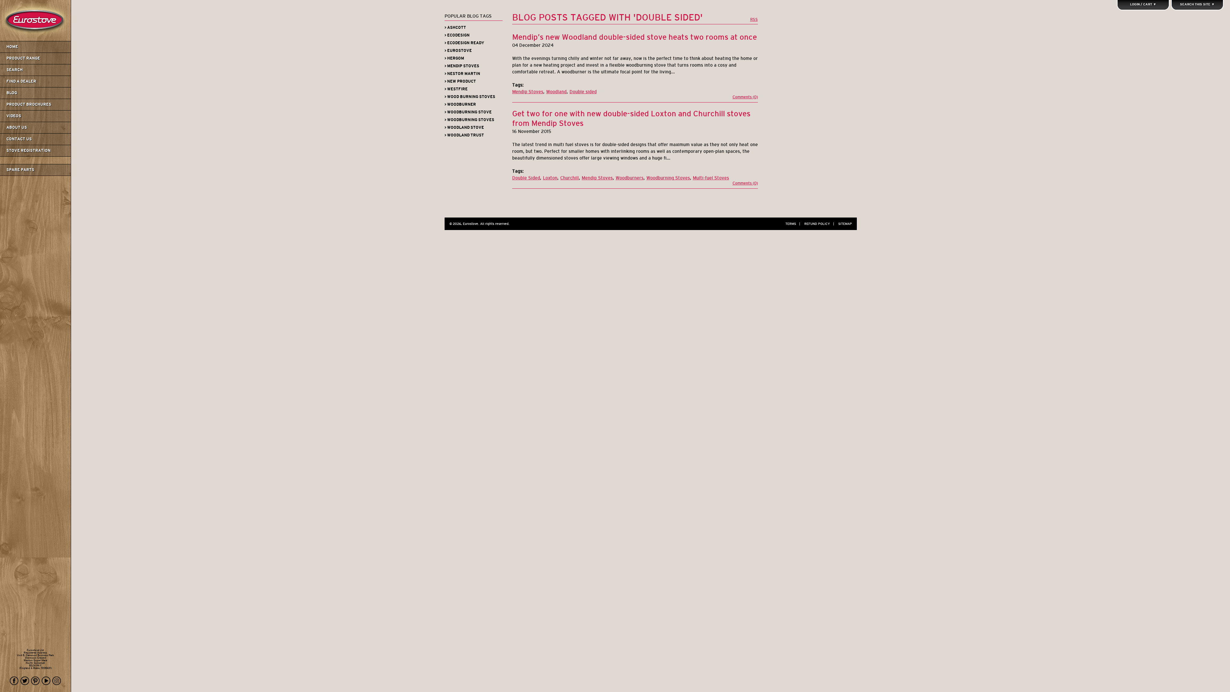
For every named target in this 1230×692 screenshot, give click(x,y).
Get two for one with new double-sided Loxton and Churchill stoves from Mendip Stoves (631, 118)
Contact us (19, 139)
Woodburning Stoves (668, 177)
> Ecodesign (457, 35)
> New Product (460, 81)
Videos (13, 116)
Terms (792, 224)
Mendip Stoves (527, 91)
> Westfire (456, 89)
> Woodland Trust (464, 135)
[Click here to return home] (36, 39)
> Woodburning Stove (468, 112)
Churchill (569, 177)
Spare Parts (20, 170)
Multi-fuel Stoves (711, 177)
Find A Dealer (21, 81)
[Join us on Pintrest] (35, 681)
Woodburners (630, 177)
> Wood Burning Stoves (470, 97)
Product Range (23, 58)
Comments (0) (745, 97)
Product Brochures (28, 104)
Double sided (583, 91)
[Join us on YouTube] (46, 681)
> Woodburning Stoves (469, 120)
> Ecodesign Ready (464, 43)
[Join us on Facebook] (14, 681)
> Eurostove (458, 50)
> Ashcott (455, 27)
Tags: (518, 84)
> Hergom (454, 58)
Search (14, 70)
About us (16, 127)
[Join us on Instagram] (57, 681)
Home (12, 47)
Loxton (550, 177)
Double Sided (526, 177)
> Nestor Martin (462, 73)
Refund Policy (819, 224)
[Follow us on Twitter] (25, 681)
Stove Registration (28, 150)
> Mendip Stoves (462, 66)
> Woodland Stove (464, 127)
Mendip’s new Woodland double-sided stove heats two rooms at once (634, 37)
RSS (754, 19)
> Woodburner (460, 104)
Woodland (556, 91)
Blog (11, 93)
